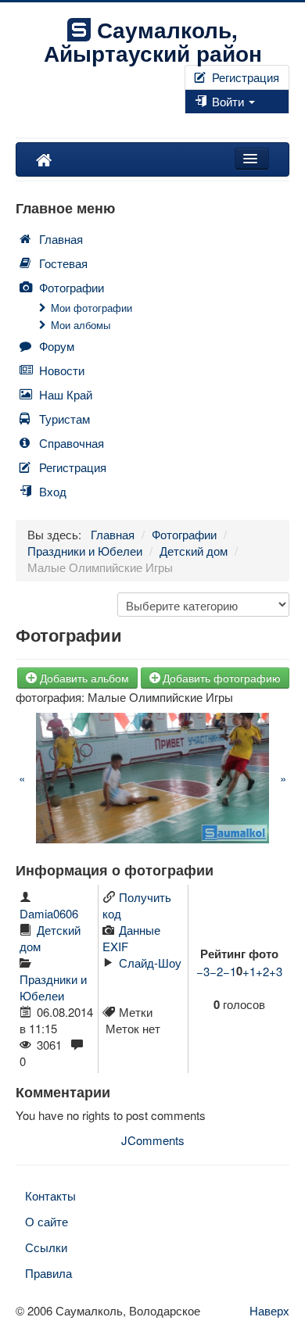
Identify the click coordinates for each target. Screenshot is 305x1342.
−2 (216, 971)
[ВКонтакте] (192, 121)
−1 (229, 971)
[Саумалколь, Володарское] (43, 159)
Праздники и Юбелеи (53, 987)
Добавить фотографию (222, 677)
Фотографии (71, 287)
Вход (52, 491)
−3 (203, 971)
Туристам (64, 418)
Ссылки (46, 1247)
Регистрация (244, 77)
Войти (228, 101)
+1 (249, 971)
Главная (61, 239)
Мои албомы (80, 324)
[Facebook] (186, 121)
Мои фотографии (91, 307)
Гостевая (63, 263)
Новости (61, 370)
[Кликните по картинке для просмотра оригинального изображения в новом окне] (152, 776)
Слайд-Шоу (150, 962)
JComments (153, 1140)
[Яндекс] (204, 121)
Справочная (71, 443)
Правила (48, 1273)
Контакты (50, 1195)
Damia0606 (49, 913)
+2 (262, 971)
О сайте (46, 1221)
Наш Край (65, 394)
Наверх (269, 1310)
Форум (56, 346)
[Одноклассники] (198, 121)
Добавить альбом (84, 677)
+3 (275, 971)
